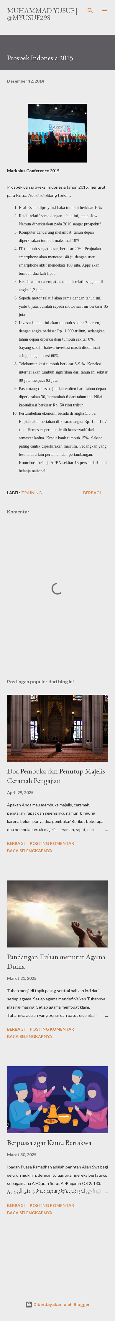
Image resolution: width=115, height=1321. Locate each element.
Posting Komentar (52, 843)
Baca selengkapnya (29, 850)
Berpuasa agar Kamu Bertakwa (49, 1142)
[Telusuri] (90, 10)
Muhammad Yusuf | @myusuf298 (42, 14)
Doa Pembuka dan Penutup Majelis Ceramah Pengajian (56, 775)
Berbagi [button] (92, 492)
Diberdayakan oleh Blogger (61, 1304)
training (31, 492)
